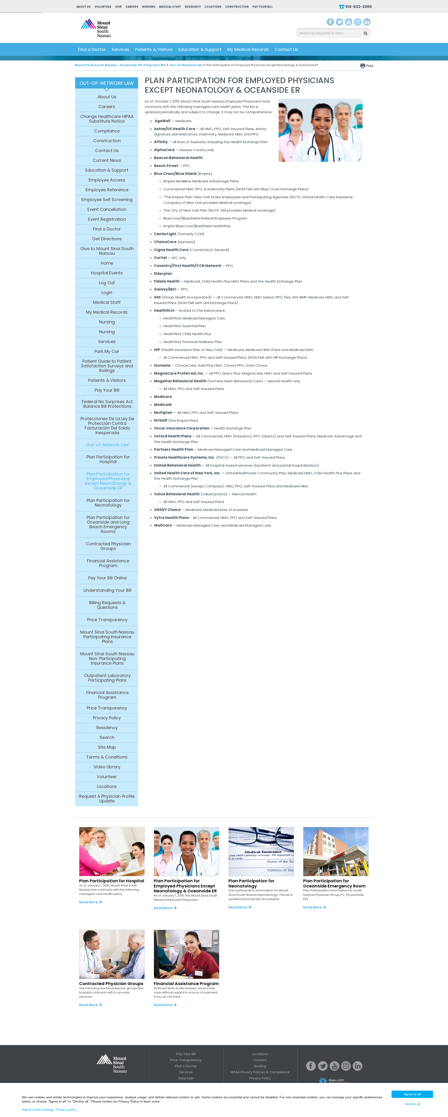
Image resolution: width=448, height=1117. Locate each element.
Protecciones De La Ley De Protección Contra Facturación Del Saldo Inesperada (107, 426)
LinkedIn (367, 23)
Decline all (412, 1104)
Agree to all (412, 1094)
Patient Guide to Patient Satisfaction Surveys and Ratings (107, 365)
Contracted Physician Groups (108, 546)
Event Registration (107, 219)
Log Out (107, 283)
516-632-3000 (358, 6)
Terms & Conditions (107, 757)
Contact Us (286, 49)
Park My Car (106, 351)
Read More (88, 902)
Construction (237, 7)
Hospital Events (107, 273)
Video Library (107, 767)
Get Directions (107, 239)
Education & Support (199, 49)
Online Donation (343, 1084)
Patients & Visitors (154, 49)
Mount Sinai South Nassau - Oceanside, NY (108, 65)
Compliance (107, 131)
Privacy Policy (107, 718)
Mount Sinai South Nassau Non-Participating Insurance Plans (107, 658)
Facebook (330, 23)
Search (107, 737)
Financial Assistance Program (108, 563)
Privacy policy (66, 1109)
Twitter (339, 23)
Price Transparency (107, 620)
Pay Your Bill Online (107, 578)
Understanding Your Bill (107, 590)
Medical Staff (170, 7)
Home (107, 263)
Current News (107, 160)
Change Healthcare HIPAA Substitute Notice (107, 119)
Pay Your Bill (262, 7)
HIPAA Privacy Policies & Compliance (260, 1072)
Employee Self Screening (107, 199)
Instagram (358, 23)
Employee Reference (107, 190)
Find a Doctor (92, 49)
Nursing (148, 7)
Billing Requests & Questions (107, 605)
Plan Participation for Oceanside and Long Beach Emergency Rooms (108, 524)
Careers (132, 7)
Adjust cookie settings (38, 1109)
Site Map (107, 747)
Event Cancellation (107, 209)
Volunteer (102, 7)
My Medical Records (248, 49)
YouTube (349, 23)
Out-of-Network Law (185, 65)
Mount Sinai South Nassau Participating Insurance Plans (107, 636)
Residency (193, 7)
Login (107, 292)
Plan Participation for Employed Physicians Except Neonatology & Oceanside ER (108, 481)
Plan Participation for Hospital (108, 459)
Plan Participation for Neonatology (108, 503)
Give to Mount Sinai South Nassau (107, 251)
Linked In (358, 1069)
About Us (83, 7)
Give (118, 7)
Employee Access (107, 180)
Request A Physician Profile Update (107, 799)
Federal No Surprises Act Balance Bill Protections (107, 404)
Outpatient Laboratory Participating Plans (107, 678)
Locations (213, 7)
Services (120, 49)
